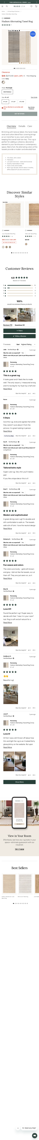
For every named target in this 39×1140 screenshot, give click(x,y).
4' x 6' (5, 101)
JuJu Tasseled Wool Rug (8, 233)
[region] (19, 315)
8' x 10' (22, 101)
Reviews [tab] (7, 325)
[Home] (19, 6)
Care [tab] (30, 126)
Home (3, 11)
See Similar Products (31, 107)
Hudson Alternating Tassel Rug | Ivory (22, 365)
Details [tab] (22, 126)
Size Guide (34, 97)
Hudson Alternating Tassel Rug (9, 14)
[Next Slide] (34, 315)
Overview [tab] (11, 126)
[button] (7, 25)
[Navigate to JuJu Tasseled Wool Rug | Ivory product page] (13, 214)
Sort (18, 344)
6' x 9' (13, 101)
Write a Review (23, 336)
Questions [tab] (20, 325)
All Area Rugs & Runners (13, 11)
